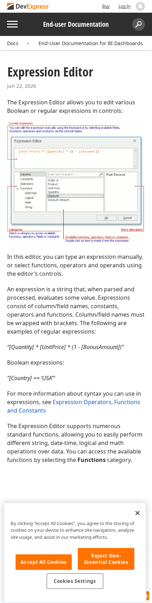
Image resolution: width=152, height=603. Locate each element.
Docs (12, 43)
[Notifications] (140, 6)
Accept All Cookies (44, 562)
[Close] (137, 513)
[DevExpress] (28, 7)
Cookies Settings (75, 581)
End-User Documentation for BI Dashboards (91, 43)
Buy (106, 6)
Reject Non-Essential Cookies (106, 559)
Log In (124, 6)
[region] (75, 552)
